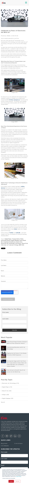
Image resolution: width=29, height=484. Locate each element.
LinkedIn (18, 232)
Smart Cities (19, 242)
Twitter (11, 232)
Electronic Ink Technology (8, 243)
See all (3, 402)
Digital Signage (15, 240)
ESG (23, 245)
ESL (2, 242)
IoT (8, 245)
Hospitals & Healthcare (9, 242)
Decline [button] (17, 481)
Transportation (16, 239)
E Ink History (18, 243)
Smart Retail (22, 240)
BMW (20, 245)
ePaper (5, 394)
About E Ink (25, 243)
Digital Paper (8, 239)
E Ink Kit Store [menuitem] (18, 443)
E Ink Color (4, 245)
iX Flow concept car (14, 99)
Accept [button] (11, 481)
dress (15, 229)
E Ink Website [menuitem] (5, 445)
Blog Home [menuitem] (4, 443)
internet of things (13, 245)
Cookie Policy (18, 476)
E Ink (8, 35)
